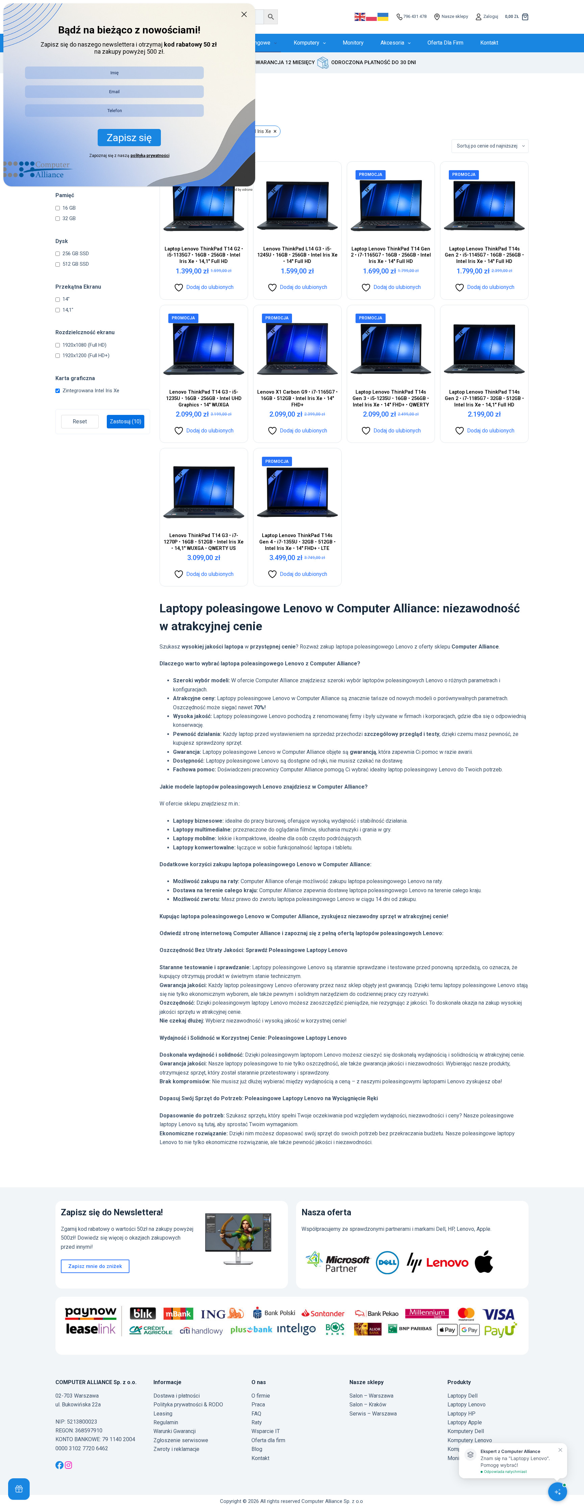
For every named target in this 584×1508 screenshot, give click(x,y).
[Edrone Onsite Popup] (292, 754)
